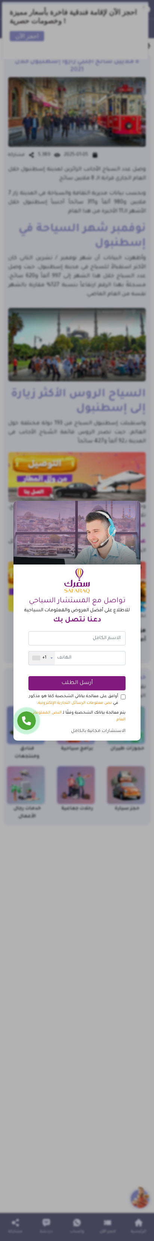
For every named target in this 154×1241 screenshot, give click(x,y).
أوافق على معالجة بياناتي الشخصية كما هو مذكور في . (73, 699)
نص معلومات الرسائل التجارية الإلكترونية (75, 703)
